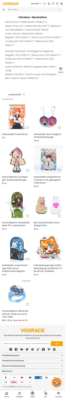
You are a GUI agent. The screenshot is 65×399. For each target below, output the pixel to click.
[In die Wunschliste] (27, 127)
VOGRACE (12, 387)
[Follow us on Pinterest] (32, 349)
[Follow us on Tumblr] (43, 349)
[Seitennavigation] (3, 9)
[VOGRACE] (10, 3)
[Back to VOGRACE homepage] (32, 330)
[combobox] (33, 9)
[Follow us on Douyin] (37, 349)
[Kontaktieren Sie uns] (44, 3)
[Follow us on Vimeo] (48, 349)
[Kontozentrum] (57, 3)
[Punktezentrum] (61, 3)
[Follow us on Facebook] (16, 349)
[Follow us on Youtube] (21, 349)
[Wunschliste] (53, 3)
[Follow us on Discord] (54, 349)
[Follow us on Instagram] (10, 349)
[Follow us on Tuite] (27, 349)
